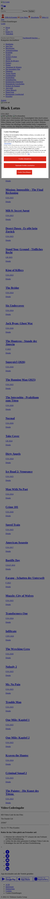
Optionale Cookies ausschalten (25, 165)
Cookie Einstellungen (24, 172)
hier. (29, 154)
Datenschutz (7, 143)
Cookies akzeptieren (25, 159)
